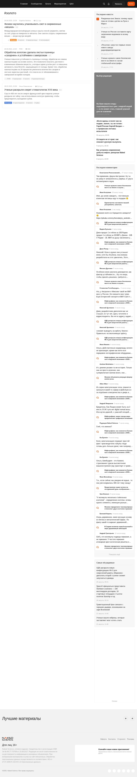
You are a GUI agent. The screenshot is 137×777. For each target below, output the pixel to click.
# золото (21, 40)
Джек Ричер (104, 249)
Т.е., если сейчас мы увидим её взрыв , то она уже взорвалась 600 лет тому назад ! (114, 481)
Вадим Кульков (105, 229)
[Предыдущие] (125, 718)
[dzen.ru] (123, 771)
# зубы (37, 103)
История (8, 103)
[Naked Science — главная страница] (10, 4)
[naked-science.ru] (133, 771)
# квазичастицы (31, 40)
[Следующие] (132, 718)
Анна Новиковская (25, 86)
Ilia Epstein (104, 437)
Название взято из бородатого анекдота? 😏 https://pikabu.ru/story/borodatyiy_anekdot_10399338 (114, 215)
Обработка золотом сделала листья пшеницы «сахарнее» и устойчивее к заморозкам (29, 54)
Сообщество (36, 4)
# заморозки (17, 79)
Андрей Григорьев (107, 533)
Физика (13, 40)
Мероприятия (60, 4)
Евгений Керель (106, 513)
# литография (44, 40)
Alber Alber (104, 384)
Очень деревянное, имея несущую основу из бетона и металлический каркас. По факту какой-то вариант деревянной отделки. (114, 520)
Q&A (72, 4)
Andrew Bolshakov (106, 364)
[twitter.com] (109, 771)
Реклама (130, 739)
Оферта (103, 739)
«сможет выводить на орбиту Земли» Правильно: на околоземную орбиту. (112, 332)
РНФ (20, 49)
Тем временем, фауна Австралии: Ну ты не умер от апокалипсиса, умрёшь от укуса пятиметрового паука (114, 178)
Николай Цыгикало (107, 308)
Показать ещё (114, 554)
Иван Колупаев (105, 192)
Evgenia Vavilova (25, 20)
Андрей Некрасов (106, 403)
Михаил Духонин (106, 268)
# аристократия (18, 103)
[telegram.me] (128, 771)
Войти (131, 4)
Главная (24, 4)
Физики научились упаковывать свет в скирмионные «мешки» (32, 25)
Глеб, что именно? (104, 427)
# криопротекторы (38, 79)
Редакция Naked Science (109, 423)
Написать (118, 4)
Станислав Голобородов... (110, 288)
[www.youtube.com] (119, 771)
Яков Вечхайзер (106, 477)
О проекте (121, 739)
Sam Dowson (104, 494)
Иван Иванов (104, 344)
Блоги (48, 4)
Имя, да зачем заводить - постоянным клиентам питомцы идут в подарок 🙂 (112, 197)
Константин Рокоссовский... (110, 173)
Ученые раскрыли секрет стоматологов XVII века (32, 89)
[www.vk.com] (114, 771)
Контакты (112, 739)
